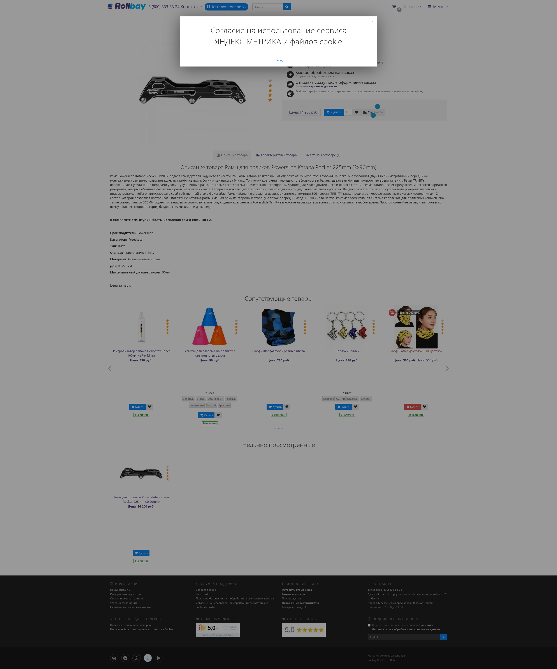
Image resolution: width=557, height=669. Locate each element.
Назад (279, 60)
